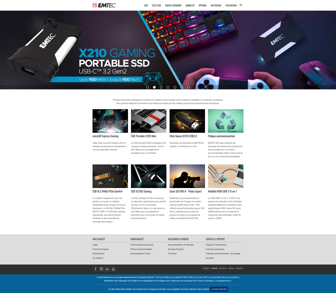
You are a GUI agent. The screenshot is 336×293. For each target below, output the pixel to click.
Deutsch (223, 268)
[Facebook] (95, 269)
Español (239, 268)
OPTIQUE (203, 5)
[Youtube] (113, 269)
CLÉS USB (156, 5)
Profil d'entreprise (101, 249)
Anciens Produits (176, 249)
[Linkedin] (107, 269)
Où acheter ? (98, 258)
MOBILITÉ (190, 5)
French (214, 268)
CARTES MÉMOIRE (173, 5)
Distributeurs (98, 253)
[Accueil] (104, 5)
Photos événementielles (141, 249)
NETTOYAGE (216, 5)
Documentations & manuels (181, 245)
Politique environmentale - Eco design (223, 253)
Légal (95, 245)
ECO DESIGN (231, 5)
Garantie (210, 258)
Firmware (172, 253)
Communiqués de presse (141, 245)
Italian (231, 268)
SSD (146, 5)
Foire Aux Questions (215, 249)
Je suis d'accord (218, 289)
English (206, 268)
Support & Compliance (216, 245)
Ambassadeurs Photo (140, 253)
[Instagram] (101, 269)
